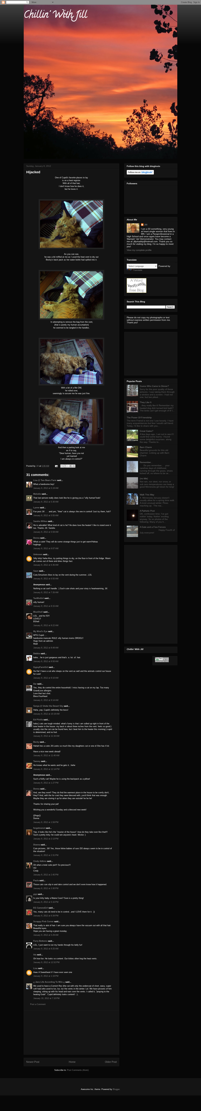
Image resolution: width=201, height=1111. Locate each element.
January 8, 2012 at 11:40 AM (46, 755)
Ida (34, 954)
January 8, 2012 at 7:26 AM (45, 592)
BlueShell (38, 612)
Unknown (37, 554)
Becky (36, 742)
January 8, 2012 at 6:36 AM (45, 565)
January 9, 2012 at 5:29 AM (45, 935)
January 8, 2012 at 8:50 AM (45, 661)
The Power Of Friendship (139, 417)
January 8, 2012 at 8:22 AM (45, 625)
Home (72, 1062)
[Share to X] (67, 466)
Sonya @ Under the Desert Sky (48, 706)
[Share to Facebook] (70, 466)
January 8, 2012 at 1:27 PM (45, 783)
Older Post (111, 1062)
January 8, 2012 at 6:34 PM (45, 915)
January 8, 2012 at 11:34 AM (46, 736)
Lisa (35, 968)
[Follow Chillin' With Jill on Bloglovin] (140, 173)
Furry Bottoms (40, 941)
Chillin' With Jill (55, 15)
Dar (35, 684)
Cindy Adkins (39, 861)
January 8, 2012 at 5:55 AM (45, 515)
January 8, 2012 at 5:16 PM (45, 902)
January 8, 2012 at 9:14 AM (45, 700)
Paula (36, 880)
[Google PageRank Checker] (162, 661)
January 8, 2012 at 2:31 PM (45, 855)
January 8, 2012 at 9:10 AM (45, 678)
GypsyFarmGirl (40, 667)
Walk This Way (147, 494)
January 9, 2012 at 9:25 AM (45, 948)
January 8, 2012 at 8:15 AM (45, 606)
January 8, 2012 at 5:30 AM (45, 502)
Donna (36, 538)
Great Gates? (146, 431)
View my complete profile (139, 250)
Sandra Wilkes (40, 521)
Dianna (36, 844)
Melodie (37, 494)
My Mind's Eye (40, 631)
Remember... (146, 462)
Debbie (36, 653)
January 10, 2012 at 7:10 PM (46, 998)
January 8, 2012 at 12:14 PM (46, 769)
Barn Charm (146, 447)
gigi (35, 894)
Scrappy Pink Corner (43, 921)
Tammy (36, 761)
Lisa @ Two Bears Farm (44, 480)
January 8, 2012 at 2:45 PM (45, 875)
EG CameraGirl (40, 908)
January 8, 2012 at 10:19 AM (46, 714)
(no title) (144, 478)
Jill (145, 224)
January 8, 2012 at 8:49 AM (45, 648)
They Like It (145, 402)
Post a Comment (38, 1004)
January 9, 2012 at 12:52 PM (46, 962)
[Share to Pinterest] (73, 466)
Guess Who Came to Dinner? (154, 386)
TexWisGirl (38, 598)
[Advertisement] (71, 1032)
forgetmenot (39, 828)
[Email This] (61, 466)
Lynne (36, 507)
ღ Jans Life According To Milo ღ (49, 982)
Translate (137, 270)
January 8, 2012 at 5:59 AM (45, 532)
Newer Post (32, 1062)
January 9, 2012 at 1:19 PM (45, 976)
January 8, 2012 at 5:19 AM (45, 488)
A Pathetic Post (147, 511)
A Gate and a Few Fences (153, 527)
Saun (35, 571)
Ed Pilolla (38, 719)
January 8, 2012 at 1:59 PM (45, 822)
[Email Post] (56, 466)
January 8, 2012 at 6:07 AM (45, 548)
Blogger (116, 1089)
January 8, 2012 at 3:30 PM (45, 888)
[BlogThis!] (64, 466)
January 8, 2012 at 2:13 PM (45, 839)
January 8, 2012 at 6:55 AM (45, 578)
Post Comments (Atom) (78, 1070)
